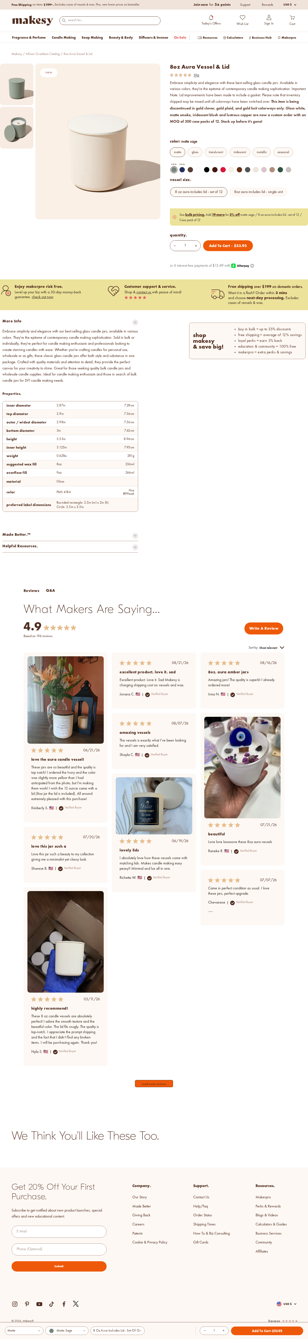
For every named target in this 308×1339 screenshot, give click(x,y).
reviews (274, 1321)
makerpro (263, 1197)
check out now (42, 297)
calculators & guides (271, 1224)
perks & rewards (268, 1206)
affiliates (262, 1252)
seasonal (283, 152)
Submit (59, 1266)
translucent (216, 152)
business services (269, 1234)
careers (138, 1224)
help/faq (200, 1206)
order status (202, 1215)
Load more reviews (154, 1084)
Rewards (267, 4)
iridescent (240, 152)
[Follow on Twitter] (76, 1304)
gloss (195, 152)
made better (141, 1206)
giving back (141, 1215)
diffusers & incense (153, 37)
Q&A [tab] (50, 590)
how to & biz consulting (211, 1234)
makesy (17, 54)
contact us (144, 292)
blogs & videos (267, 1215)
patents (137, 1234)
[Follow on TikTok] (51, 1304)
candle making (64, 37)
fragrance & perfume (29, 37)
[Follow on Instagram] (15, 1304)
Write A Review (263, 628)
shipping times (204, 1224)
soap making (92, 37)
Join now (200, 4)
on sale (180, 37)
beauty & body (121, 37)
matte (177, 152)
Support (245, 4)
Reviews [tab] (31, 590)
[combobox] (110, 20)
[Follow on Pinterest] (27, 1304)
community (264, 1242)
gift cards (200, 1242)
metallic (262, 152)
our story (139, 1197)
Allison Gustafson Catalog (43, 54)
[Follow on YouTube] (39, 1304)
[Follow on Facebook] (64, 1304)
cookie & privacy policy (149, 1242)
